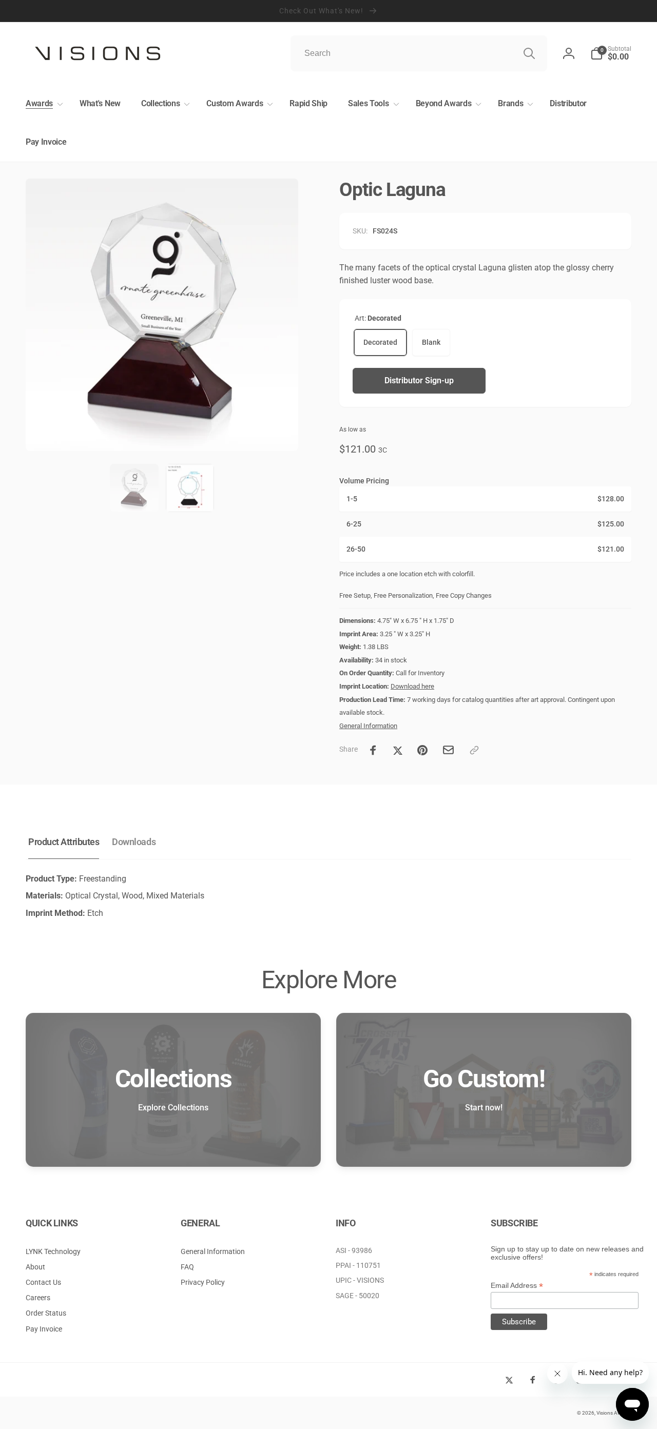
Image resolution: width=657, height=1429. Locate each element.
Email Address (517, 1285)
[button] (42, 104)
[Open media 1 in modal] (162, 315)
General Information (368, 726)
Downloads (134, 841)
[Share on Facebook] (373, 750)
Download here (412, 686)
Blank (431, 342)
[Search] (529, 53)
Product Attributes (63, 841)
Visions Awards (613, 1413)
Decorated (380, 342)
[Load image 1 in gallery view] (134, 488)
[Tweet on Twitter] (398, 750)
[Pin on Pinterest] (422, 750)
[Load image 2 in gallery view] (190, 488)
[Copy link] (474, 750)
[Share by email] (448, 749)
